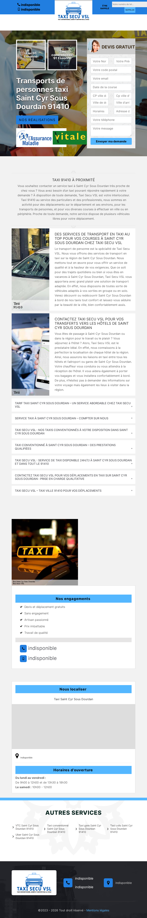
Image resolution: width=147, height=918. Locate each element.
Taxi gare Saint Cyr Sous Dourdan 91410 (90, 828)
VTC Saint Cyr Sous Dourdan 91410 (27, 827)
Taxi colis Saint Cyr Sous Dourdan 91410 (121, 828)
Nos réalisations (37, 120)
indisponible (30, 5)
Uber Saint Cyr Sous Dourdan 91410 (27, 836)
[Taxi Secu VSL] (73, 10)
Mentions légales (97, 910)
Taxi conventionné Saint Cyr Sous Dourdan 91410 (57, 828)
